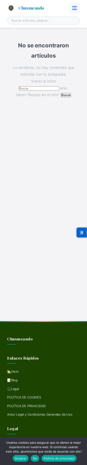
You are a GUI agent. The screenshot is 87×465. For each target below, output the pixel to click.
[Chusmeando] (11, 8)
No (35, 458)
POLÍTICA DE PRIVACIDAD (26, 406)
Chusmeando (31, 8)
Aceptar (20, 458)
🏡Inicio (13, 371)
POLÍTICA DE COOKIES (24, 397)
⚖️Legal (13, 389)
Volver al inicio (43, 81)
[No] (81, 451)
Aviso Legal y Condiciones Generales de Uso (39, 414)
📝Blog (12, 380)
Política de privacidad (59, 458)
